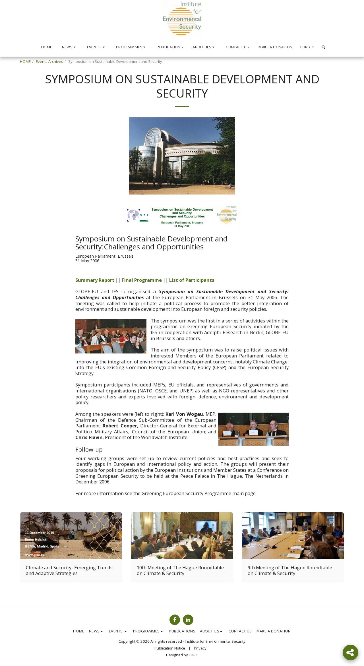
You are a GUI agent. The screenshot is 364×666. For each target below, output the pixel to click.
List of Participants (191, 280)
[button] (69, 47)
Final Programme (142, 280)
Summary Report (94, 280)
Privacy (200, 648)
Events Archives (49, 61)
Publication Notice (169, 648)
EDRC (193, 654)
